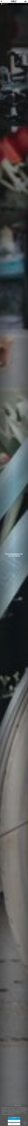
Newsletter (11, 1105)
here (6, 1113)
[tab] (14, 1)
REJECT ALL (14, 1124)
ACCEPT (14, 1117)
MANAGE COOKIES (14, 1120)
